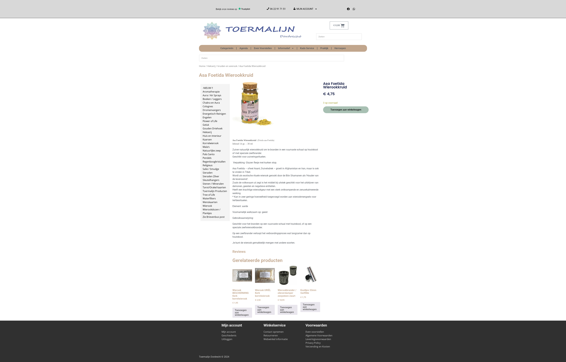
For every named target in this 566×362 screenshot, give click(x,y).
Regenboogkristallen (214, 161)
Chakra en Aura (211, 102)
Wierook (207, 205)
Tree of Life (209, 194)
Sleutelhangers (211, 180)
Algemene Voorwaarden (319, 335)
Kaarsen (207, 139)
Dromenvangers (212, 110)
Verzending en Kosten (318, 346)
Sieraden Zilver (211, 176)
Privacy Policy (313, 342)
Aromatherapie (211, 91)
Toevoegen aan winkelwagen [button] (242, 312)
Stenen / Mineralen (213, 183)
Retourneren (271, 335)
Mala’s (206, 147)
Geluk (206, 124)
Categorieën (226, 48)
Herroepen (340, 48)
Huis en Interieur (212, 135)
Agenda (244, 48)
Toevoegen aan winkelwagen (345, 109)
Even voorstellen (315, 331)
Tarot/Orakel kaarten (214, 187)
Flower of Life (210, 121)
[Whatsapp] (354, 9)
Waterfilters (209, 198)
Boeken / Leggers (212, 99)
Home (202, 66)
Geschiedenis (229, 335)
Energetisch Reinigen (214, 113)
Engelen (207, 117)
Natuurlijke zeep (212, 150)
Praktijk (324, 48)
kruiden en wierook (227, 66)
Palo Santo (209, 154)
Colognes (208, 106)
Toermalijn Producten (215, 191)
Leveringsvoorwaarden (318, 339)
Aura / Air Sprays (212, 95)
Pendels (207, 158)
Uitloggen (227, 339)
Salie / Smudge (211, 169)
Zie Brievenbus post (214, 216)
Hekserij (211, 66)
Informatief (284, 48)
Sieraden (208, 172)
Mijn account (229, 331)
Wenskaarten (210, 202)
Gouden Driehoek (212, 128)
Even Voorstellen (263, 48)
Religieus (208, 165)
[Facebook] (348, 9)
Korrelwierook (210, 143)
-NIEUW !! (208, 88)
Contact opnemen (274, 331)
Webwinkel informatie (276, 339)
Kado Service (307, 48)
